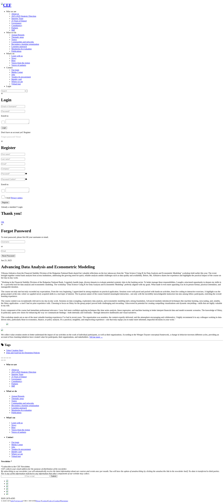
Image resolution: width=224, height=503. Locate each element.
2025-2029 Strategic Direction (23, 16)
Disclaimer (64, 501)
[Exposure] (7, 481)
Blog (13, 60)
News (13, 58)
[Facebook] (7, 483)
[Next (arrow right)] (5, 360)
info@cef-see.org (17, 501)
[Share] (5, 357)
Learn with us (17, 56)
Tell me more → (96, 337)
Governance (16, 23)
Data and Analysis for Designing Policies (23, 353)
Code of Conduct (54, 501)
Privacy (38, 501)
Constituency (16, 25)
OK (2, 222)
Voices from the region (20, 63)
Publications (16, 51)
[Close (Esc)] (2, 357)
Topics (14, 39)
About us (15, 14)
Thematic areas (17, 37)
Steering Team (17, 18)
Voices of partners (18, 65)
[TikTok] (7, 486)
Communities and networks (22, 42)
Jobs (13, 74)
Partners (14, 28)
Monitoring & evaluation (21, 49)
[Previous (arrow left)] (2, 360)
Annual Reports (17, 35)
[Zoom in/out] (10, 357)
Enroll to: (5, 116)
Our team (15, 70)
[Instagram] (7, 491)
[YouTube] (7, 494)
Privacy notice (16, 198)
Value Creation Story (14, 350)
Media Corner (17, 72)
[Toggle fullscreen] (7, 357)
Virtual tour (16, 84)
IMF (13, 30)
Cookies (44, 501)
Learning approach (19, 46)
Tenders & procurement (21, 77)
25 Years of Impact (19, 21)
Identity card (16, 79)
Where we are (17, 82)
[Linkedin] (7, 489)
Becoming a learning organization (25, 44)
